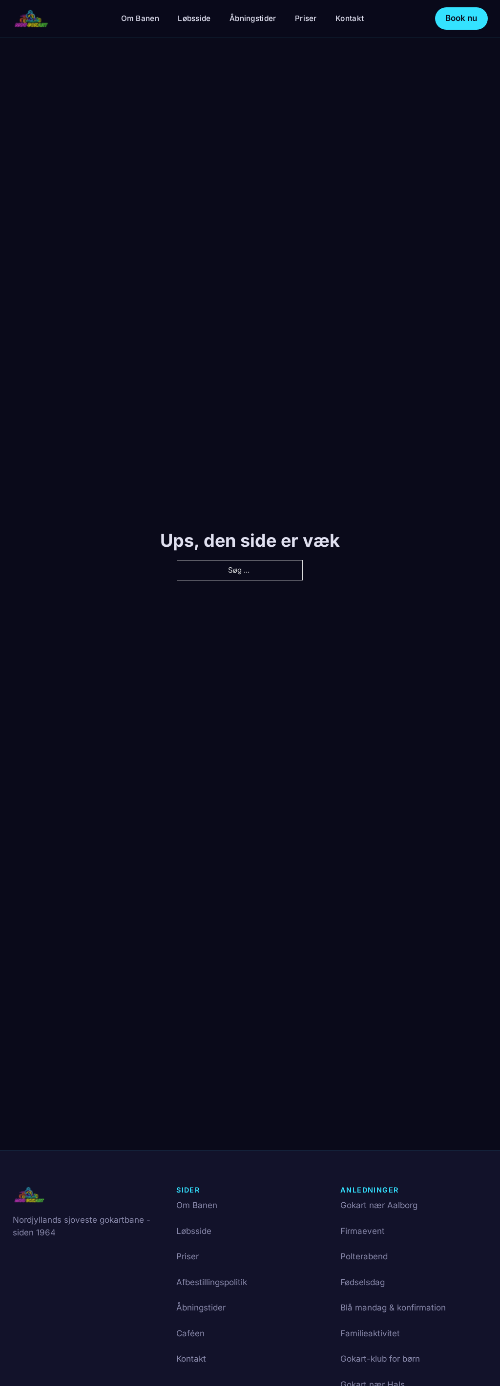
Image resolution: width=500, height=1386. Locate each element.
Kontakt (349, 18)
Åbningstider (252, 18)
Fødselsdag (362, 1282)
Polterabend (364, 1256)
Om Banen (140, 18)
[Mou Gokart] (31, 18)
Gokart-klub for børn (380, 1359)
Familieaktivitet (370, 1333)
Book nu (461, 18)
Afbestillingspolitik (211, 1282)
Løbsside (194, 18)
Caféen (190, 1333)
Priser (306, 18)
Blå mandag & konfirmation (393, 1307)
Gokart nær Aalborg (378, 1205)
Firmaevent (362, 1231)
